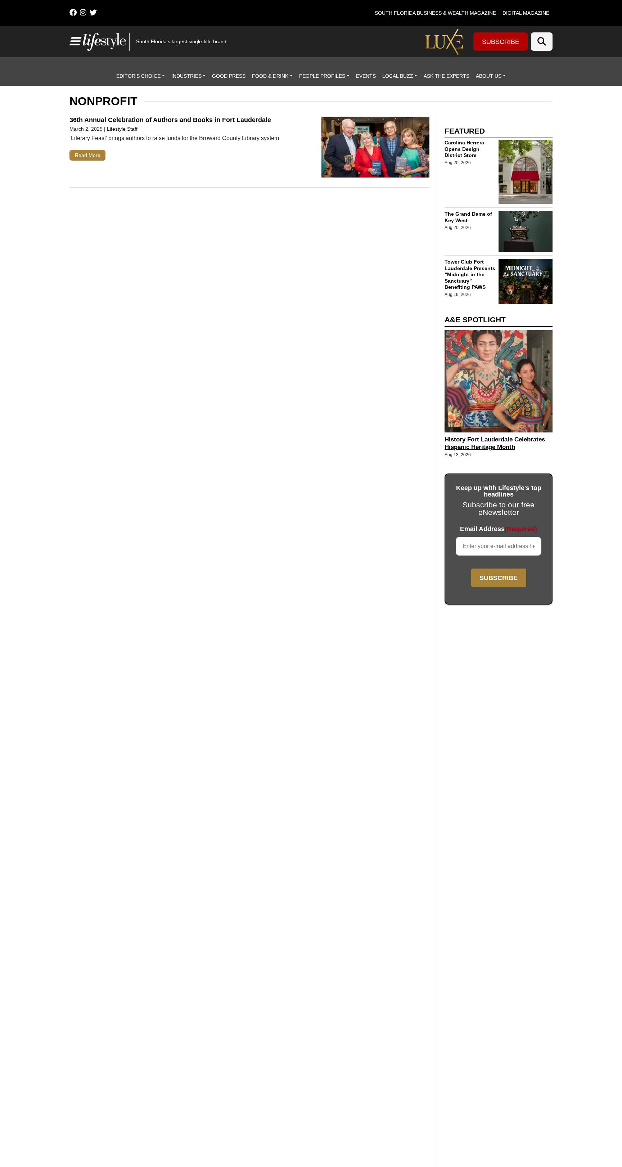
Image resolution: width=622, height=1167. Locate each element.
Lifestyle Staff (122, 129)
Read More (87, 155)
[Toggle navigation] (74, 41)
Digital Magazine (525, 12)
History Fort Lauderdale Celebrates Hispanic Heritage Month (495, 443)
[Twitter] (93, 12)
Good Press (228, 76)
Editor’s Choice (138, 76)
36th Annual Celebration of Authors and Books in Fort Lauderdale (170, 120)
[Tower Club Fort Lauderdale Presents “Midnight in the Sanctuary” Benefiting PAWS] (526, 281)
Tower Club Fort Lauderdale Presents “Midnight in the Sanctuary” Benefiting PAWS (470, 274)
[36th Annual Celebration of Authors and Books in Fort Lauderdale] (375, 149)
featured (465, 131)
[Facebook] (73, 12)
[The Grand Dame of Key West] (526, 231)
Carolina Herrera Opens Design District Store (464, 149)
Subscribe (500, 41)
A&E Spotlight (475, 319)
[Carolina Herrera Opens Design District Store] (526, 172)
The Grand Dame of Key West (468, 217)
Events (366, 76)
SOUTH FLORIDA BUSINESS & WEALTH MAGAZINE (435, 12)
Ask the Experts (446, 76)
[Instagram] (83, 12)
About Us (488, 76)
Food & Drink (270, 76)
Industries (186, 76)
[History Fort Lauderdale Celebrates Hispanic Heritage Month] (499, 381)
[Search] (542, 41)
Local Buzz (397, 76)
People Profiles (322, 76)
